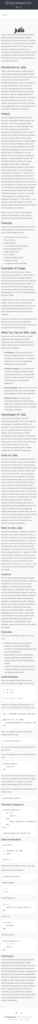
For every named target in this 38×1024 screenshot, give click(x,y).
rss (20, 7)
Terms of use (21, 1017)
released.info (11, 1017)
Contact (26, 1019)
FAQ (21, 1019)
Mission (30, 1017)
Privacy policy (13, 1019)
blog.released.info (20, 3)
